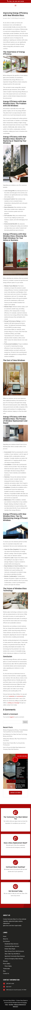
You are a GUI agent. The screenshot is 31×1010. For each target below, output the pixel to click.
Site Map (11, 1004)
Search (25, 722)
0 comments (21, 18)
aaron (6, 18)
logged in (12, 717)
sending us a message (13, 703)
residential (11, 696)
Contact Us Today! (15, 792)
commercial (20, 696)
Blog (16, 18)
